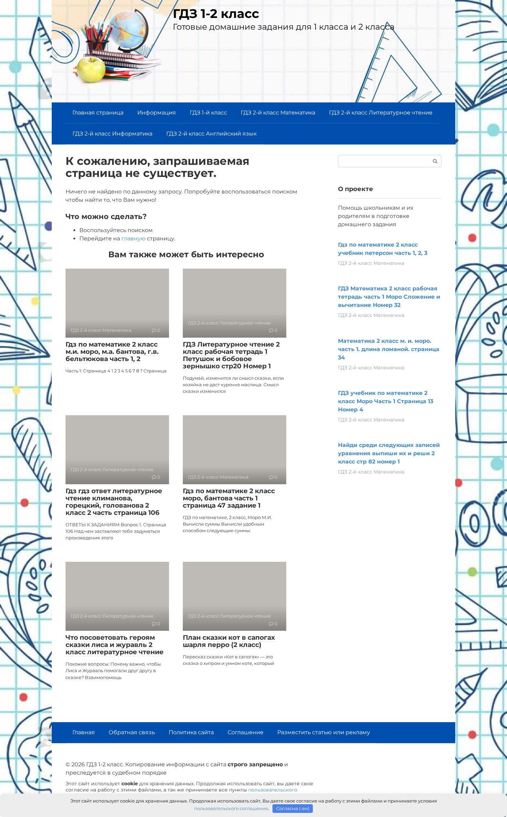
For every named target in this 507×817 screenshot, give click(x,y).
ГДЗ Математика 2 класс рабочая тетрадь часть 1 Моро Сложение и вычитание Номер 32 (389, 296)
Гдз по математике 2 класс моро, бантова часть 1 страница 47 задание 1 (229, 498)
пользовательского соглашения (231, 808)
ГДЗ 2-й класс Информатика (112, 133)
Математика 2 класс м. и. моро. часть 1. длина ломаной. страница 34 (388, 349)
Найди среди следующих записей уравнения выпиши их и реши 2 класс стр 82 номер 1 (389, 453)
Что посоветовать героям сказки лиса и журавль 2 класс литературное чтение (114, 645)
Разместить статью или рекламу (323, 732)
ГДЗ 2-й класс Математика (278, 112)
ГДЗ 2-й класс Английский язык (211, 133)
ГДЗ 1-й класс (208, 112)
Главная (83, 732)
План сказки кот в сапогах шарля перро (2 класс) (229, 641)
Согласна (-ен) (292, 808)
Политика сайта (191, 732)
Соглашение (246, 732)
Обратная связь (132, 732)
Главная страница (97, 112)
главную (133, 238)
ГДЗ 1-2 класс (216, 13)
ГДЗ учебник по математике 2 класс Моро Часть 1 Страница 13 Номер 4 (385, 401)
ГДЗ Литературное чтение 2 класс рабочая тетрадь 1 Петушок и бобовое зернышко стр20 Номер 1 (231, 355)
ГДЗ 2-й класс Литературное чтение (381, 112)
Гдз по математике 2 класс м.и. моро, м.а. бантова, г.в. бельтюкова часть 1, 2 (112, 351)
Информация (156, 112)
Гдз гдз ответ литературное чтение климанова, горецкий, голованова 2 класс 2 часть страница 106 (114, 502)
